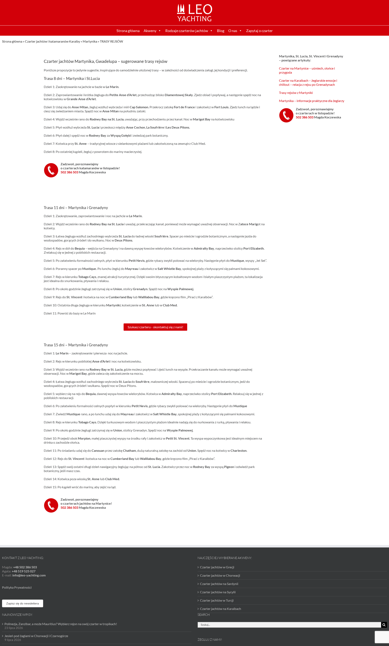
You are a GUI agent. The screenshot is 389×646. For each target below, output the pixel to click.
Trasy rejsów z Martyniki (296, 92)
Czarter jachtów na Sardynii (219, 584)
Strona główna (128, 30)
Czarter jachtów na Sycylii (218, 592)
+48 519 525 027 (23, 571)
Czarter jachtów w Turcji (217, 600)
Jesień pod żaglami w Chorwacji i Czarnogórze (36, 636)
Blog (220, 30)
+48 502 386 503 (25, 567)
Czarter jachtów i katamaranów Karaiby (52, 41)
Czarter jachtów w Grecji (217, 567)
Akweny (150, 30)
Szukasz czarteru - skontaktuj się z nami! (155, 327)
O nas (232, 30)
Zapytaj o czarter (259, 30)
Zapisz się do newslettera (22, 603)
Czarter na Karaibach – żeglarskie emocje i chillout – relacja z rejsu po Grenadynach (308, 82)
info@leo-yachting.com (29, 575)
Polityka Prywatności (17, 587)
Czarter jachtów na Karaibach (220, 609)
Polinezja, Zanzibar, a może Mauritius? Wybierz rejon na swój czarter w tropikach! (60, 624)
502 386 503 (70, 172)
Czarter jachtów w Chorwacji (220, 575)
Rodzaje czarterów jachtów (186, 30)
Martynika (90, 41)
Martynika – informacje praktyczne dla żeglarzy (311, 101)
